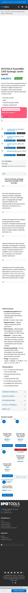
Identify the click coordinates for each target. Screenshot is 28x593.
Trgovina (7, 11)
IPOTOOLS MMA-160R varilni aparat (7, 486)
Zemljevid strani (5, 538)
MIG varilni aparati (20, 166)
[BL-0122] (3, 137)
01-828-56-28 (7, 511)
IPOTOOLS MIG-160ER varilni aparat (7, 465)
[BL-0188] (3, 152)
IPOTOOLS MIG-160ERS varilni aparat (7, 435)
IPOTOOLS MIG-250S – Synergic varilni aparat (20, 435)
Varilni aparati (11, 166)
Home (2, 11)
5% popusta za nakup (6, 539)
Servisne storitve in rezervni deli (9, 527)
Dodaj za (10, 133)
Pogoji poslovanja (5, 522)
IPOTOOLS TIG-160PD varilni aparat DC (20, 457)
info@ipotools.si (8, 512)
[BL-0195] (3, 144)
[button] (14, 174)
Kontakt (3, 536)
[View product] (21, 133)
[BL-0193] (3, 130)
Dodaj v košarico (19, 591)
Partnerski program (6, 526)
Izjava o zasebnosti (6, 524)
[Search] (19, 7)
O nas (2, 521)
